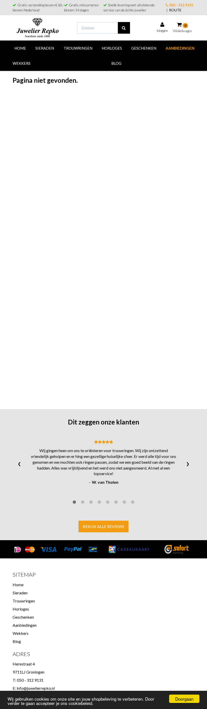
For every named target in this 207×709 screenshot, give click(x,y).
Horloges (112, 48)
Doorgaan (184, 699)
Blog (116, 63)
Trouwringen (78, 48)
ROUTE (175, 10)
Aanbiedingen (180, 48)
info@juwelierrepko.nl (36, 688)
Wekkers (22, 63)
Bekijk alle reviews (103, 526)
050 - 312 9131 (180, 5)
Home (20, 48)
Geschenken (143, 48)
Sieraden (44, 48)
